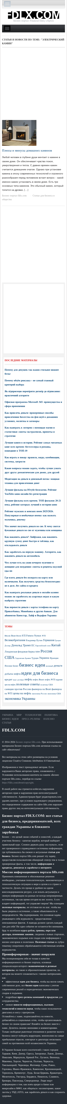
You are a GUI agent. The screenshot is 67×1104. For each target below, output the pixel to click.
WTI (44, 635)
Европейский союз (43, 645)
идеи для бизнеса (39, 672)
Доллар (8, 645)
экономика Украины (20, 698)
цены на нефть (22, 693)
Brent (13, 635)
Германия (48, 640)
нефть (28, 679)
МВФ (37, 651)
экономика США (54, 693)
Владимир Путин (34, 640)
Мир (19, 714)
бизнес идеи (32, 664)
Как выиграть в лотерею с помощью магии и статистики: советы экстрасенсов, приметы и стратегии (30, 432)
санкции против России (18, 689)
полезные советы (28, 684)
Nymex (37, 635)
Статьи (6, 722)
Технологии (33, 714)
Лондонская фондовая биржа (20, 651)
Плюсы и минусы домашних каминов (27, 150)
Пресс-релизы (31, 718)
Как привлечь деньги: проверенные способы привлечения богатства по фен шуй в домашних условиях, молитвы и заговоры (31, 417)
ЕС (33, 645)
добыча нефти (13, 673)
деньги (58, 665)
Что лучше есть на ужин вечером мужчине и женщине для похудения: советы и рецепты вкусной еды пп (33, 567)
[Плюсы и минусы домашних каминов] (19, 132)
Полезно (48, 718)
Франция (54, 658)
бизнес (15, 665)
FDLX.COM (13, 730)
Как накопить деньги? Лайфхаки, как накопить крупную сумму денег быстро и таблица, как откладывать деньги (31, 541)
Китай (55, 645)
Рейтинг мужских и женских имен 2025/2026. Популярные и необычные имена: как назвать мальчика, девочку (30, 515)
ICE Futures (28, 635)
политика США (46, 684)
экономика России (39, 693)
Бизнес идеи (10, 718)
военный (49, 666)
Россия (46, 651)
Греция (58, 640)
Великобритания (15, 640)
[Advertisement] (33, 85)
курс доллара (18, 679)
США (9, 657)
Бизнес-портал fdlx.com (14, 195)
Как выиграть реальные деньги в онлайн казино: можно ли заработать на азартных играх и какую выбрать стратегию (32, 596)
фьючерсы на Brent (41, 689)
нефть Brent (38, 679)
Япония (8, 665)
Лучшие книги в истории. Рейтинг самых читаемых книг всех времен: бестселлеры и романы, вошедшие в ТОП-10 (33, 447)
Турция (34, 658)
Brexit (18, 635)
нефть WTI (50, 679)
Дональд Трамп (21, 645)
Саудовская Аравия (23, 658)
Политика (51, 714)
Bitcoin (7, 635)
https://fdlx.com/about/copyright (18, 782)
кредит (8, 679)
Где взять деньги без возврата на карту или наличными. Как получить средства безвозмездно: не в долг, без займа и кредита (32, 582)
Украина (44, 658)
